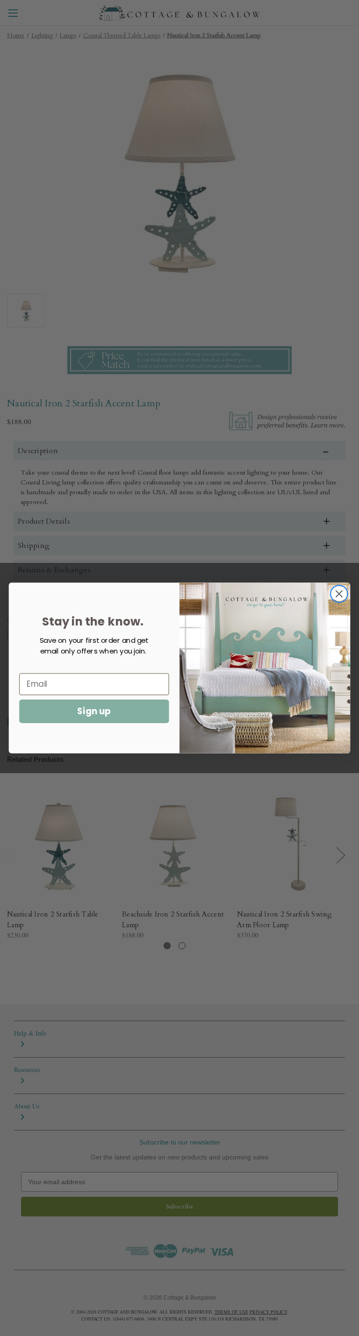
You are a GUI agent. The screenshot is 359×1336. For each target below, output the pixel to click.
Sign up (94, 711)
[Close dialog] (339, 594)
